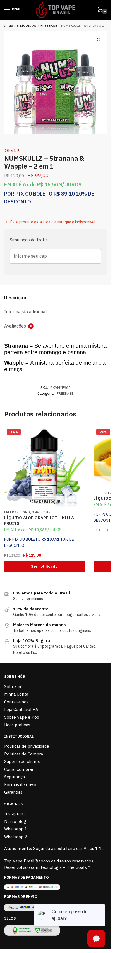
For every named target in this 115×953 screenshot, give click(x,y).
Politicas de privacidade (26, 746)
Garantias (13, 792)
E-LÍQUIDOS (26, 25)
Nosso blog (15, 821)
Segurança (14, 776)
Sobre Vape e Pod (21, 717)
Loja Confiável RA (21, 709)
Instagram (14, 813)
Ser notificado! (45, 566)
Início (8, 25)
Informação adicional (25, 312)
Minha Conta (16, 694)
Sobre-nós (14, 686)
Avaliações (18, 326)
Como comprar (18, 769)
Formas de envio (20, 784)
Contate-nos (16, 702)
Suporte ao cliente (22, 761)
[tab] (55, 298)
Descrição (15, 297)
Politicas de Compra (23, 754)
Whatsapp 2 (15, 836)
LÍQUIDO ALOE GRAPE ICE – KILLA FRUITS (39, 520)
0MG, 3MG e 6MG (37, 512)
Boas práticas (17, 724)
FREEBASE (48, 25)
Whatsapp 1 (15, 829)
